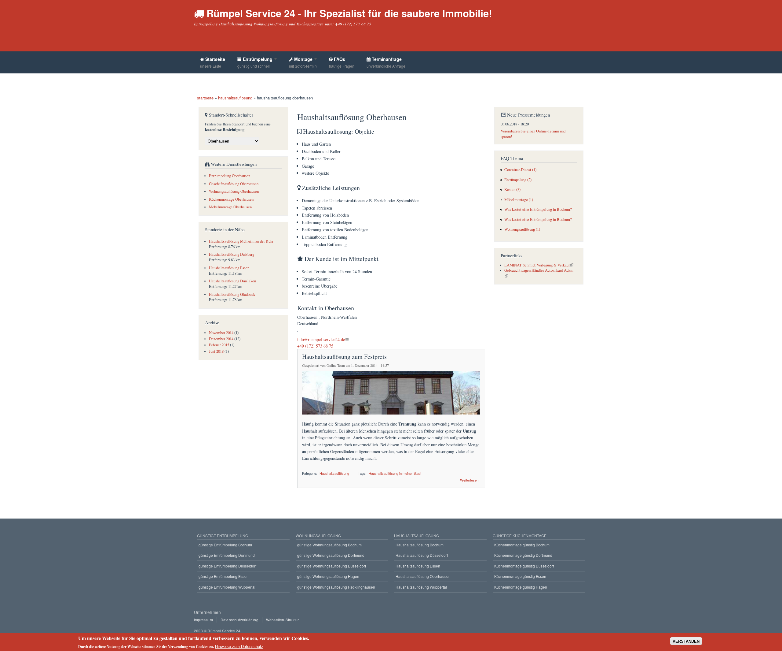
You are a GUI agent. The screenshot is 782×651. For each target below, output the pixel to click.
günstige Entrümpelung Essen (224, 576)
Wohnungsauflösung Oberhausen (234, 191)
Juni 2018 (216, 351)
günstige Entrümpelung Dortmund (227, 555)
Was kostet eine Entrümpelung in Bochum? (538, 209)
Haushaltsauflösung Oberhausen (423, 576)
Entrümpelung (255, 62)
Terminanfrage (386, 62)
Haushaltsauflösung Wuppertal (421, 587)
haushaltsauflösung (235, 98)
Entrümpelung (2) (518, 179)
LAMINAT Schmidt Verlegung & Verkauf (537, 265)
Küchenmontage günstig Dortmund (523, 555)
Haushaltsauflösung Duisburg (231, 254)
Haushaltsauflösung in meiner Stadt (395, 473)
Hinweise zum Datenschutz (239, 646)
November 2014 (221, 332)
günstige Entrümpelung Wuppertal (227, 587)
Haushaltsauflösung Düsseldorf (422, 555)
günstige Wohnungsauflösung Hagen (328, 576)
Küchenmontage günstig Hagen (520, 587)
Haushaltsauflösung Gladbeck (232, 294)
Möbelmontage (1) (518, 199)
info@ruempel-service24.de (321, 339)
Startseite (212, 62)
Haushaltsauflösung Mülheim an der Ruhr (241, 241)
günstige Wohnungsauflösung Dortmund (330, 555)
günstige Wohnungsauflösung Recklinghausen (336, 587)
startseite (205, 98)
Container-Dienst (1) (520, 169)
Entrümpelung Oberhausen (229, 175)
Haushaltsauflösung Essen (229, 267)
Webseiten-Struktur (282, 619)
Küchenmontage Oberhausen (231, 199)
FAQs (341, 62)
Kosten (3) (512, 189)
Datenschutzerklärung (239, 619)
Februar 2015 (219, 345)
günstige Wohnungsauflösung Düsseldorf (331, 565)
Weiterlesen (469, 479)
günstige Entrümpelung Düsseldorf (227, 565)
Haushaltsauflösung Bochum (420, 544)
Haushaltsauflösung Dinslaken (232, 281)
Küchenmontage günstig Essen (520, 576)
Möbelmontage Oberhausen (230, 207)
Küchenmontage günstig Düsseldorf (524, 565)
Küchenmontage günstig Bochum (522, 544)
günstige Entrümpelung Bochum (225, 544)
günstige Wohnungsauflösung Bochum (329, 544)
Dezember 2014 (221, 338)
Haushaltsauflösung (334, 473)
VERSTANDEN (686, 641)
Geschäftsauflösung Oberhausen (233, 183)
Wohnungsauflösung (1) (522, 229)
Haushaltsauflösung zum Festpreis (344, 356)
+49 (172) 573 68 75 (315, 346)
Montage (303, 62)
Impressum (203, 619)
